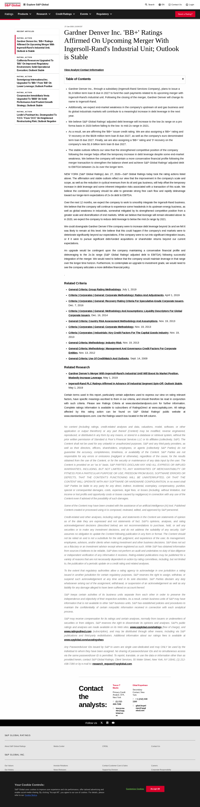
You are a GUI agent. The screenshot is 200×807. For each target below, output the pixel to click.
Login (191, 4)
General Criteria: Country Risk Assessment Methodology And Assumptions (113, 321)
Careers (154, 766)
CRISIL (105, 746)
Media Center (59, 746)
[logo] (12, 5)
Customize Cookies (135, 789)
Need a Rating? (185, 14)
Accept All (155, 789)
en (163, 4)
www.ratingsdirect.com (78, 631)
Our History (9, 770)
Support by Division (110, 770)
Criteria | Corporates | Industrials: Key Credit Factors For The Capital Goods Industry (118, 332)
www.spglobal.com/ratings (145, 627)
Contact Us (176, 4)
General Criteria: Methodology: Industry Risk (95, 342)
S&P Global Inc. (15, 755)
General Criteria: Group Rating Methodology (95, 289)
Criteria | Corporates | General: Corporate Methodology (101, 326)
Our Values (9, 766)
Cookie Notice (31, 795)
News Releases (60, 770)
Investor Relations (61, 766)
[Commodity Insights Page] (102, 723)
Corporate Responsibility (161, 770)
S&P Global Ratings (17, 735)
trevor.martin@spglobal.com (120, 712)
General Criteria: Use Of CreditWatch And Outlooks (99, 358)
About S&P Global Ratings (15, 746)
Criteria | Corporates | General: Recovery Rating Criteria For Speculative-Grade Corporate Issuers (126, 301)
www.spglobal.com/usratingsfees (84, 639)
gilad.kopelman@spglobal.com (141, 707)
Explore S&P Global (38, 4)
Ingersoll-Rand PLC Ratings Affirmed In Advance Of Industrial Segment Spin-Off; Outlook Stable (125, 383)
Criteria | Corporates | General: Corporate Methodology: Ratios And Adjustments (116, 295)
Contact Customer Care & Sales (115, 766)
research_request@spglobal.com (112, 663)
